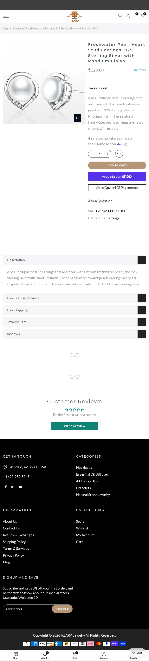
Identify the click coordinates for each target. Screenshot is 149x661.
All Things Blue (87, 481)
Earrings (113, 218)
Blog (6, 562)
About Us (10, 521)
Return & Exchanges (18, 535)
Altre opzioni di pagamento (117, 187)
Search (81, 521)
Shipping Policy (14, 542)
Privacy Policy (13, 555)
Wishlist (82, 528)
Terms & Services (16, 548)
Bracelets (83, 488)
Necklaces (84, 467)
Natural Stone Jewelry (93, 494)
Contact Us (11, 528)
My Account (85, 535)
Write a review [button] (74, 426)
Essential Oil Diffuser (92, 474)
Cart (79, 542)
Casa (6, 28)
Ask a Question (100, 201)
